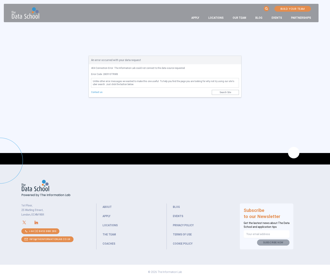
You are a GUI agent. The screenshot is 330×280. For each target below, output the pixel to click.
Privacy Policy (183, 225)
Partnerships (301, 17)
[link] (195, 17)
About (107, 206)
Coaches (109, 243)
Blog (258, 17)
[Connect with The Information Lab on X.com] (27, 222)
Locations (215, 17)
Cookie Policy (182, 243)
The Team (109, 234)
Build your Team (293, 9)
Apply (195, 17)
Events (277, 17)
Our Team (239, 17)
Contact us (97, 92)
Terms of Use (182, 234)
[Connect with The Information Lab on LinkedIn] (39, 222)
